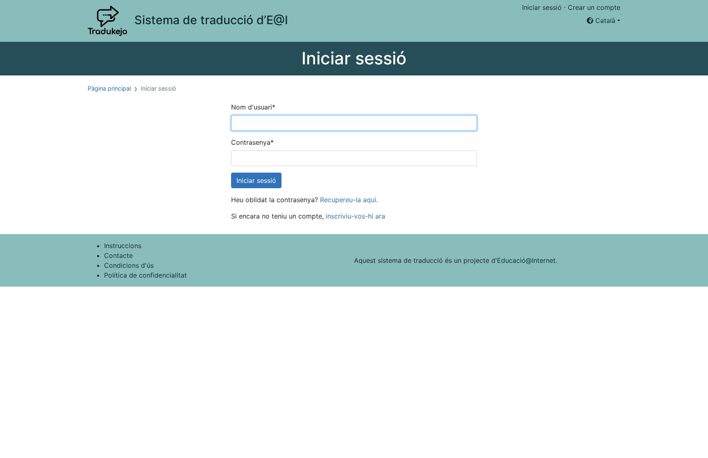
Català (604, 20)
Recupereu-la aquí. (349, 200)
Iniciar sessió (542, 7)
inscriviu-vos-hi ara (355, 216)
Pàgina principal (109, 88)
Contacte (118, 255)
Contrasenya (252, 142)
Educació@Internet (526, 260)
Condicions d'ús (129, 265)
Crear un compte (594, 7)
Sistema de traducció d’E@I (211, 20)
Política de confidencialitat (145, 275)
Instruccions (122, 246)
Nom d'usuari (253, 107)
